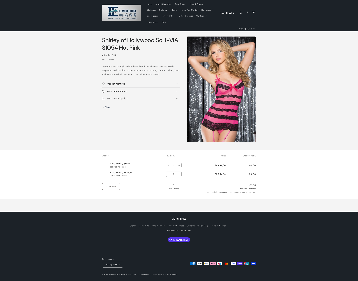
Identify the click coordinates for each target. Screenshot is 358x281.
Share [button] (107, 107)
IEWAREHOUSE (114, 274)
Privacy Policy (158, 225)
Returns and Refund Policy (179, 230)
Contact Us (144, 225)
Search (133, 225)
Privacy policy (157, 274)
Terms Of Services (175, 225)
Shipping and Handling (197, 225)
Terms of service (171, 274)
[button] (181, 4)
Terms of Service (218, 225)
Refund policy (144, 274)
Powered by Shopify (128, 274)
